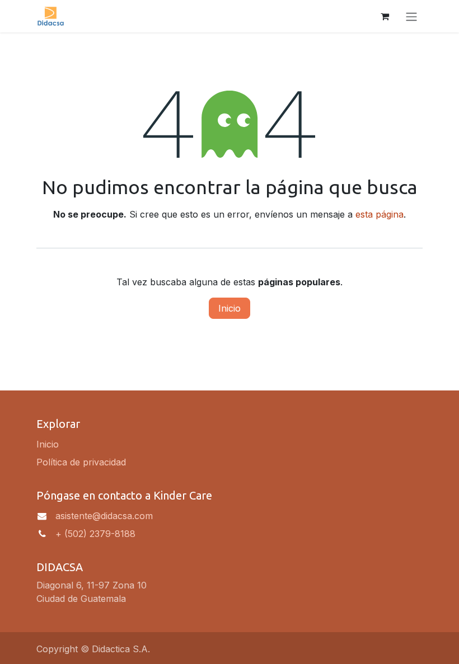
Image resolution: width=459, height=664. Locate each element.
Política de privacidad (81, 462)
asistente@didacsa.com (104, 515)
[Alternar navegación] (411, 16)
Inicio (229, 308)
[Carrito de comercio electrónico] (384, 16)
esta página (379, 214)
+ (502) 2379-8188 (95, 533)
